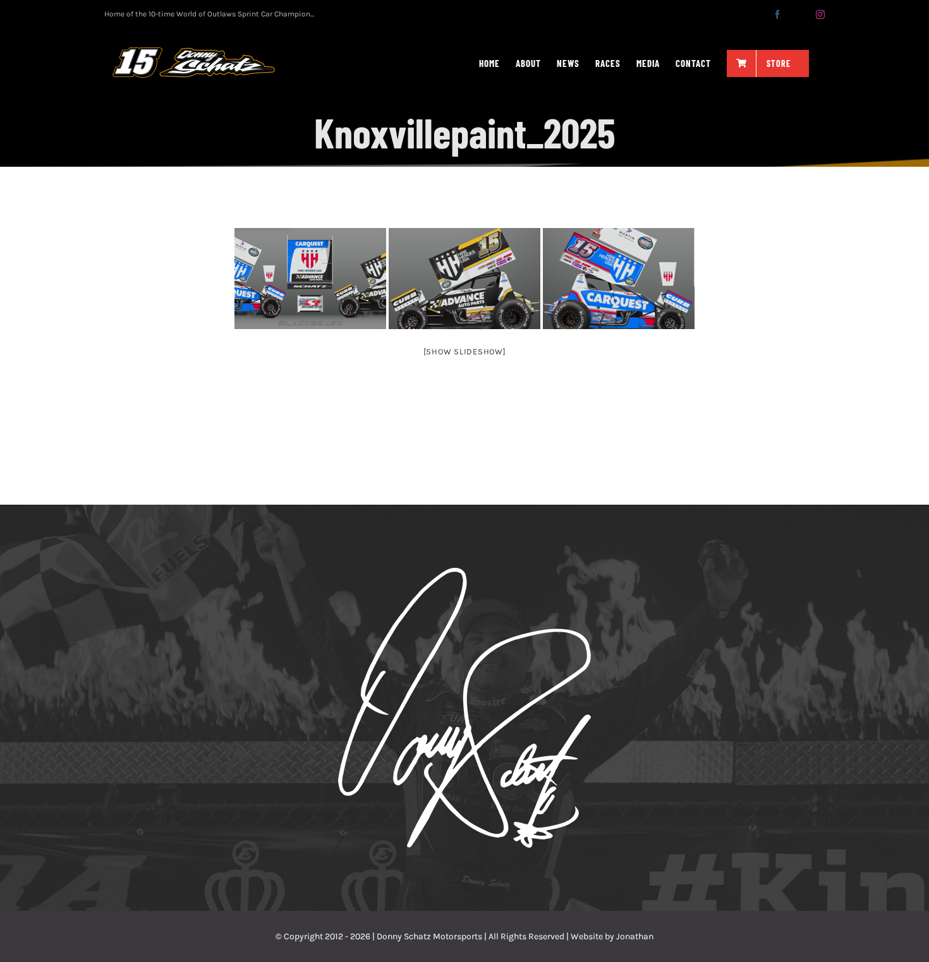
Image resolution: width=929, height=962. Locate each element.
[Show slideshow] (464, 351)
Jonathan (634, 936)
